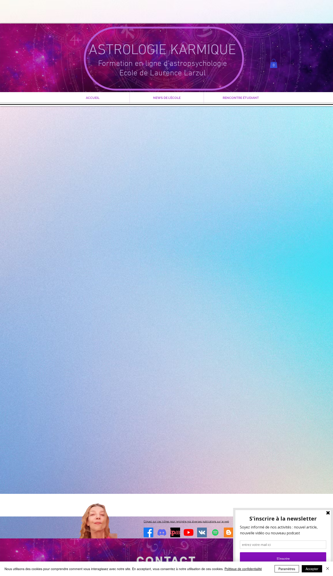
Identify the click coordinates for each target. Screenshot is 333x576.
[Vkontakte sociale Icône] (202, 532)
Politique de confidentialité (243, 568)
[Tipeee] (175, 532)
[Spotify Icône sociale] (215, 532)
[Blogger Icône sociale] (229, 532)
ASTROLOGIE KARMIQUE (162, 50)
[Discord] (162, 532)
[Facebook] (148, 532)
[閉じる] (327, 568)
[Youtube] (188, 532)
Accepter (312, 568)
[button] (274, 63)
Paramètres (286, 568)
